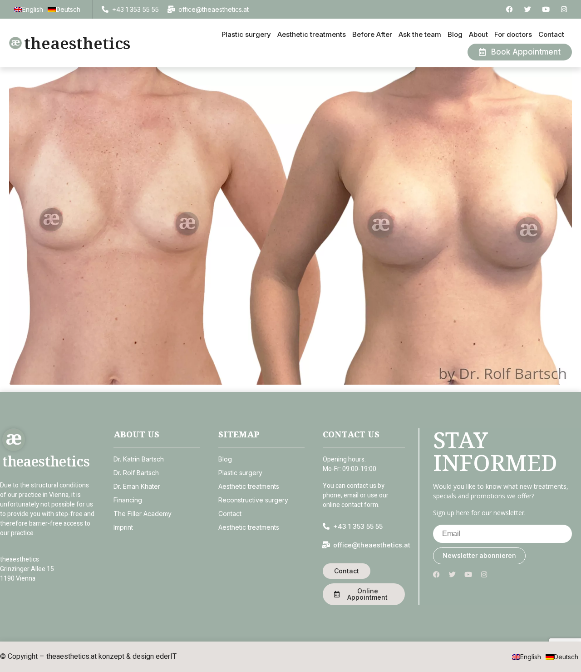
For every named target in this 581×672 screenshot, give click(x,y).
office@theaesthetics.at (213, 9)
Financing (127, 500)
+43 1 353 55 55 (135, 9)
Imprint (123, 527)
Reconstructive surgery (253, 500)
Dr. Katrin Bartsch (138, 459)
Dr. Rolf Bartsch (136, 472)
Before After (372, 34)
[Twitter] (527, 9)
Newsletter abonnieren (479, 555)
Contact (551, 34)
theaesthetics (77, 43)
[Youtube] (545, 9)
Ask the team (420, 34)
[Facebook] (509, 9)
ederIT (166, 656)
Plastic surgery (246, 34)
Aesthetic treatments (311, 34)
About (478, 34)
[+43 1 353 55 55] (105, 9)
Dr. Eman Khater (136, 486)
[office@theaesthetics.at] (171, 9)
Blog (455, 34)
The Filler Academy (142, 513)
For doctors (513, 34)
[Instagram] (564, 9)
